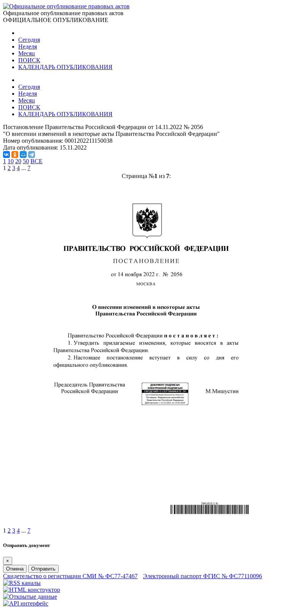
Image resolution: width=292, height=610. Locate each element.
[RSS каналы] (22, 583)
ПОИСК (29, 60)
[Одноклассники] (14, 154)
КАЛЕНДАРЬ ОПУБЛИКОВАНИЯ (65, 67)
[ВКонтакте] (6, 154)
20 (18, 161)
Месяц (26, 53)
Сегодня (29, 39)
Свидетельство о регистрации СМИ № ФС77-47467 (70, 576)
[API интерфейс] (25, 603)
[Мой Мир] (23, 154)
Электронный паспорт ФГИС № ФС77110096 (202, 576)
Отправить (43, 569)
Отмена (15, 569)
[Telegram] (31, 154)
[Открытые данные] (30, 596)
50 (26, 161)
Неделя (27, 46)
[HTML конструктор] (31, 589)
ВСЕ (36, 161)
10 (11, 161)
